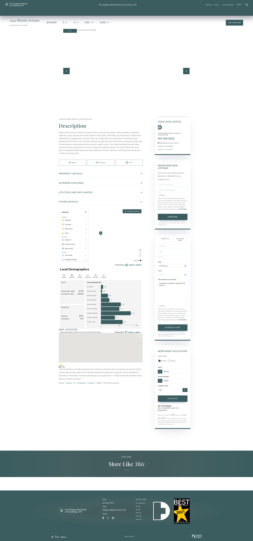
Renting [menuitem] (138, 513)
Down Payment (163, 377)
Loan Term (162, 356)
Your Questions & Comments (167, 279)
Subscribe (172, 217)
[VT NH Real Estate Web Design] (197, 537)
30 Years (163, 361)
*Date (159, 262)
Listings (69, 383)
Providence (81, 383)
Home (61, 383)
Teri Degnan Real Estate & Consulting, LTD (118, 5)
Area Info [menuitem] (139, 516)
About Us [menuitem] (139, 519)
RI (74, 383)
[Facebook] (103, 518)
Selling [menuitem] (138, 509)
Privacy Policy (182, 209)
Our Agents (169, 149)
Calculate (173, 398)
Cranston (91, 383)
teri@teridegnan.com (114, 510)
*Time (160, 271)
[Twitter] (108, 518)
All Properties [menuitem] (140, 503)
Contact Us (161, 149)
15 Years (173, 361)
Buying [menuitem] (138, 506)
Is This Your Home (180, 239)
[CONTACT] (234, 23)
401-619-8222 (228, 5)
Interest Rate (163, 386)
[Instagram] (113, 518)
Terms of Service (166, 336)
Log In (216, 5)
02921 (99, 383)
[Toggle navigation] (242, 5)
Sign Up (209, 5)
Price (160, 367)
